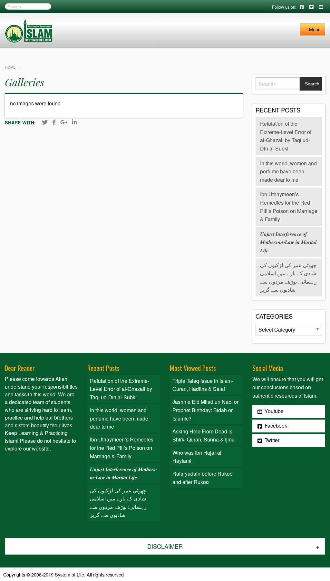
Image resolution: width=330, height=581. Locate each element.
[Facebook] (54, 122)
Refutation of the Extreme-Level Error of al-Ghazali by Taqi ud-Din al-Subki (121, 389)
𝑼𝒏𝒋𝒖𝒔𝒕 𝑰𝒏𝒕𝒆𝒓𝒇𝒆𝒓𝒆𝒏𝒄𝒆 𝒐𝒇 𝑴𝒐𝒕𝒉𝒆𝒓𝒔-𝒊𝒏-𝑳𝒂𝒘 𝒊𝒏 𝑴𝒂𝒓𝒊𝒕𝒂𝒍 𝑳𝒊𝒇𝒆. (288, 242)
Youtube (273, 411)
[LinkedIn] (74, 122)
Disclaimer (165, 546)
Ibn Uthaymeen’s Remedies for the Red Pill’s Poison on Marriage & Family (121, 448)
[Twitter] (44, 122)
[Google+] (64, 122)
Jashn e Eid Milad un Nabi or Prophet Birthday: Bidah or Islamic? (205, 410)
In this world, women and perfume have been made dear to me (288, 171)
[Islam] (28, 30)
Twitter (271, 440)
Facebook (275, 425)
